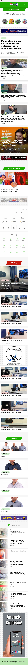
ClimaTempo (24, 209)
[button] (9, 152)
